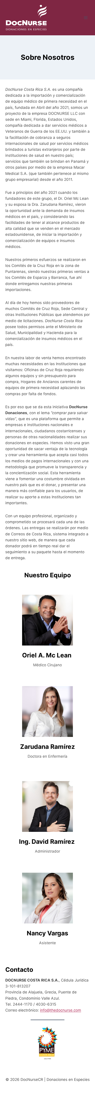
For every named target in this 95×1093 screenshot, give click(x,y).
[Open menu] (86, 17)
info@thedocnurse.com (60, 1010)
